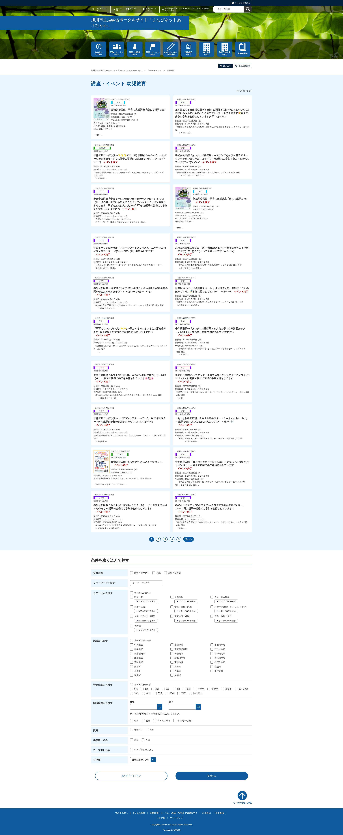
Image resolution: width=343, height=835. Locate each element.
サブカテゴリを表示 (146, 601)
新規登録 (118, 9)
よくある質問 (139, 813)
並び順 (96, 759)
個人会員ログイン (151, 9)
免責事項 (219, 813)
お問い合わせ (132, 9)
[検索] (248, 9)
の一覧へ (98, 53)
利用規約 (206, 813)
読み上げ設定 (244, 66)
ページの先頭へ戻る (242, 803)
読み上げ (227, 66)
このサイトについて (101, 9)
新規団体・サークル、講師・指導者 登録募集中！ (174, 813)
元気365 (176, 830)
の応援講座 (170, 53)
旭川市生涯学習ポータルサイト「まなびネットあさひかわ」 (116, 70)
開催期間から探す (103, 703)
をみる (188, 53)
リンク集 (161, 818)
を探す (116, 53)
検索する (211, 776)
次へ (187, 539)
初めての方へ (121, 813)
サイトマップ (176, 818)
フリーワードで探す (104, 583)
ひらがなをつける (242, 3)
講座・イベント (154, 70)
